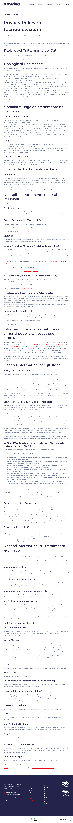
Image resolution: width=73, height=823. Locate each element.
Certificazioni (48, 804)
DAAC (24, 346)
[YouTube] (68, 819)
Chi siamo (47, 786)
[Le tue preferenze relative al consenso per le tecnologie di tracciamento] (70, 820)
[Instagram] (63, 819)
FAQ (45, 798)
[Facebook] (61, 819)
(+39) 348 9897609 (13, 795)
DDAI (33, 346)
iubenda (6, 768)
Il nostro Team (48, 788)
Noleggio (31, 4)
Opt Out (35, 271)
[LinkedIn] (66, 819)
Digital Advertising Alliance (11, 346)
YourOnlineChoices (36, 344)
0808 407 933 (11, 792)
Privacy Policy (28, 231)
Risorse (49, 4)
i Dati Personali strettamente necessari (43, 768)
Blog (45, 796)
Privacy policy (15, 820)
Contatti (46, 800)
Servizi (40, 4)
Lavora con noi (48, 802)
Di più (58, 4)
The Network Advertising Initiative (54, 344)
